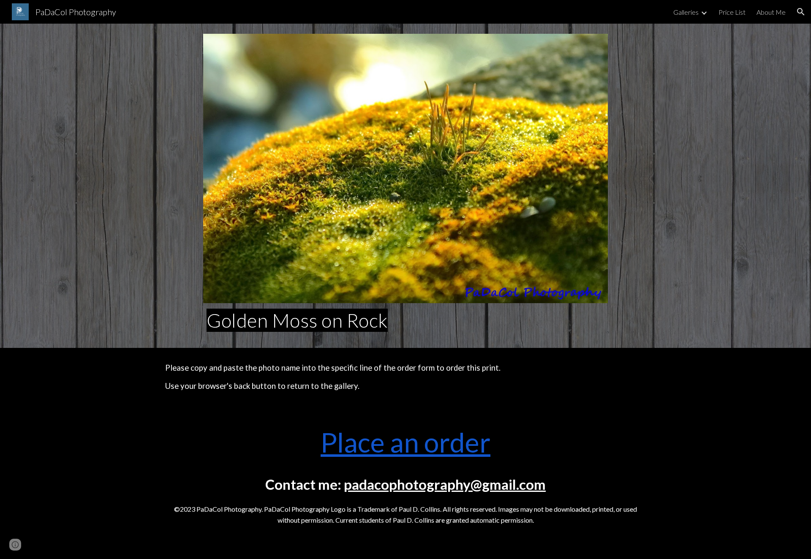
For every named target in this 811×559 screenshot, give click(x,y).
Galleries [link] (686, 12)
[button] (801, 12)
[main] (405, 320)
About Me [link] (771, 12)
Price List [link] (732, 12)
